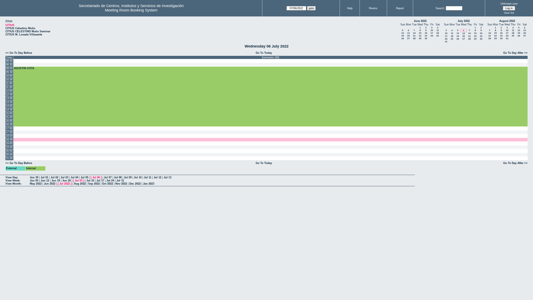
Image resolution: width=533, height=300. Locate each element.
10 (432, 30)
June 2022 (420, 20)
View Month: (13, 183)
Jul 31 (120, 180)
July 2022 (464, 20)
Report (400, 8)
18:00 (9, 135)
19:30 (9, 147)
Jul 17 (100, 180)
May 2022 (36, 183)
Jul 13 (167, 177)
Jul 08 (118, 177)
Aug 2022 (80, 183)
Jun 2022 (49, 183)
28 (414, 38)
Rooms (373, 8)
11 (438, 30)
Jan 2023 (148, 183)
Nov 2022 (121, 183)
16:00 (9, 120)
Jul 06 (96, 177)
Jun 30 (34, 177)
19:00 (9, 143)
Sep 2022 (94, 183)
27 (408, 38)
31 (446, 41)
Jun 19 (55, 180)
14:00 (9, 105)
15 (420, 33)
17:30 (9, 132)
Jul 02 (54, 177)
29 (420, 38)
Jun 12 (45, 180)
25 (437, 36)
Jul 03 (64, 177)
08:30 (9, 64)
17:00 (9, 128)
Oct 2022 (107, 183)
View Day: (11, 177)
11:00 (9, 83)
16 (426, 33)
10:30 (9, 79)
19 (402, 36)
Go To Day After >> (515, 52)
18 (437, 33)
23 (426, 36)
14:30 (9, 109)
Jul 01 (44, 177)
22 (420, 36)
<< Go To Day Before (18, 52)
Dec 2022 (135, 183)
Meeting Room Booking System (131, 10)
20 (408, 36)
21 (414, 36)
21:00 (9, 158)
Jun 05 (34, 180)
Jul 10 (138, 177)
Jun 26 (66, 180)
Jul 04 (74, 177)
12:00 (9, 90)
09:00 (9, 68)
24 (432, 36)
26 (402, 38)
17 (432, 33)
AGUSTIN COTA (24, 68)
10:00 (9, 75)
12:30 (9, 94)
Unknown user (509, 3)
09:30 (9, 72)
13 (408, 33)
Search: (440, 8)
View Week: (12, 180)
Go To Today (264, 52)
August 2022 (507, 20)
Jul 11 (147, 177)
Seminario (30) (270, 57)
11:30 (9, 87)
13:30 (9, 102)
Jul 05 (84, 177)
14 (414, 33)
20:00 (9, 150)
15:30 (9, 117)
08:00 (9, 60)
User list (509, 12)
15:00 (9, 113)
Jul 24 (110, 180)
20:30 (9, 154)
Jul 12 (157, 177)
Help (349, 8)
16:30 (9, 124)
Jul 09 (128, 177)
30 (426, 38)
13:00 (9, 98)
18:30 (9, 139)
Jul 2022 (64, 183)
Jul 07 (108, 177)
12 (402, 33)
